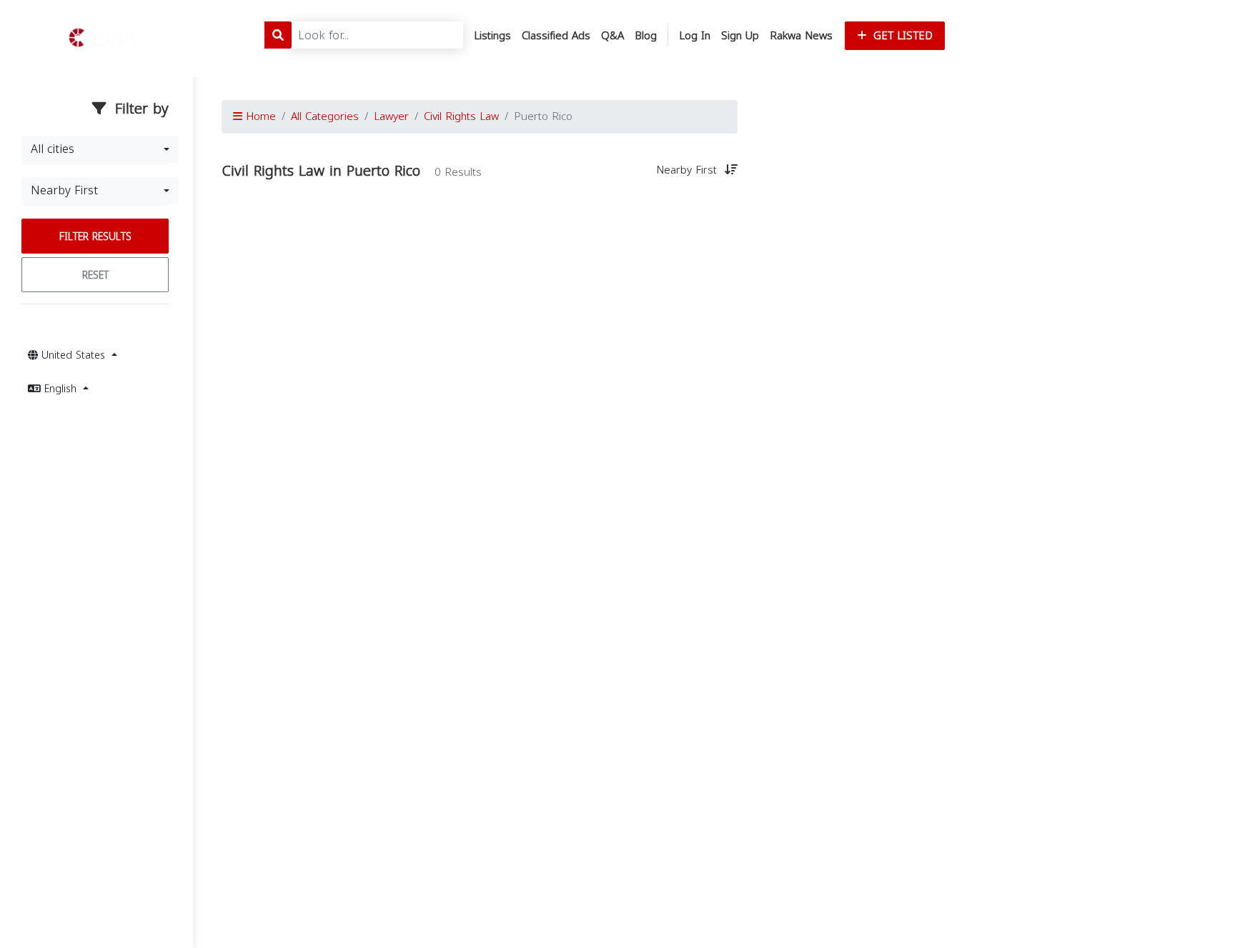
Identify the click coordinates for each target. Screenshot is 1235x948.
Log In (694, 36)
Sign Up (740, 36)
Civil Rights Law (461, 116)
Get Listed (901, 36)
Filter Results (95, 236)
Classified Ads (556, 36)
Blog (646, 36)
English (60, 389)
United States (73, 355)
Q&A (612, 36)
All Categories (325, 116)
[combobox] (100, 149)
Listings (492, 36)
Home (259, 116)
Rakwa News (801, 36)
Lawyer (391, 116)
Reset (95, 275)
